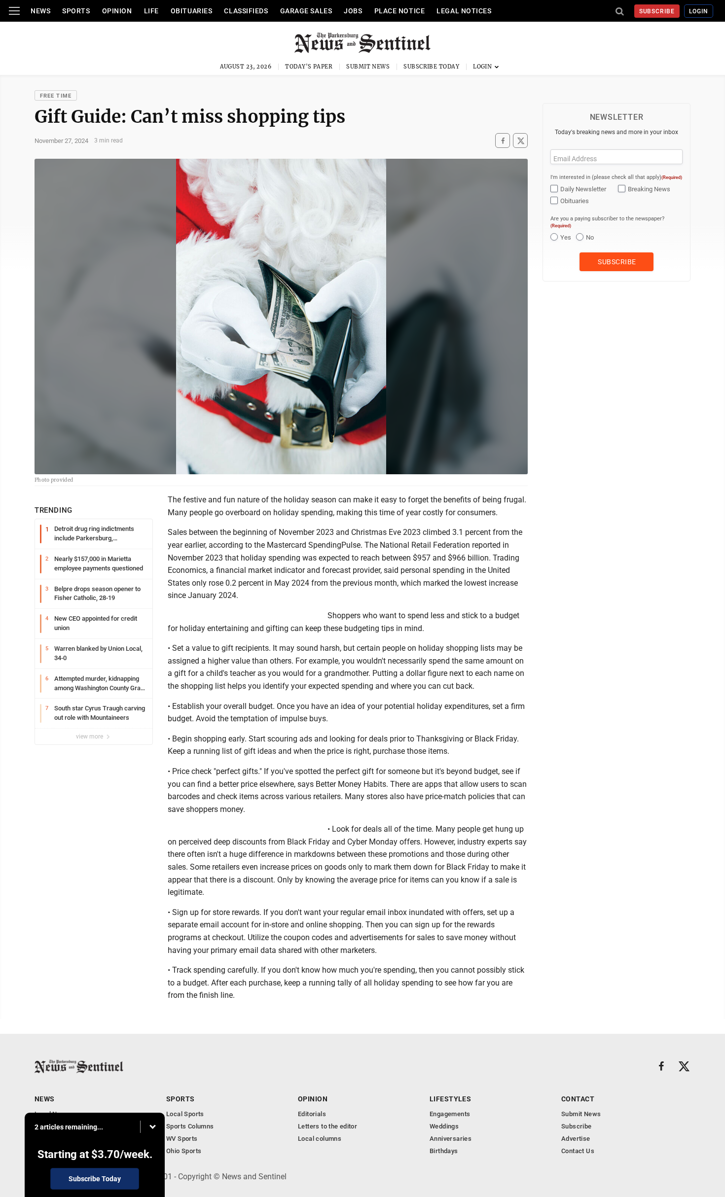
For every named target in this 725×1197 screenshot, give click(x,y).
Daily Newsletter (583, 189)
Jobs (353, 11)
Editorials (312, 1114)
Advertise (575, 1138)
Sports (76, 11)
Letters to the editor (327, 1126)
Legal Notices (463, 11)
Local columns (319, 1138)
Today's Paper (308, 66)
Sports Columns (190, 1126)
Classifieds (246, 11)
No (590, 237)
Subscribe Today (431, 66)
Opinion (117, 11)
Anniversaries (450, 1138)
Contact (577, 1099)
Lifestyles (450, 1099)
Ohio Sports (183, 1151)
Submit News (368, 66)
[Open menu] (14, 11)
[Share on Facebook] (502, 141)
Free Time (56, 96)
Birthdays (444, 1151)
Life (151, 11)
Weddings (444, 1126)
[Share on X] (520, 141)
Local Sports (185, 1114)
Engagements (450, 1114)
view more (90, 736)
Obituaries (192, 11)
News (40, 11)
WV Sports (182, 1138)
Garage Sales (306, 11)
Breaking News (649, 189)
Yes (565, 237)
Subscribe (657, 11)
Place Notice (399, 11)
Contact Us (577, 1151)
